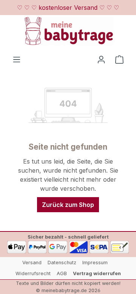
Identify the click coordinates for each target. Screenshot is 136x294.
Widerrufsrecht (33, 273)
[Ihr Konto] (101, 59)
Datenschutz (62, 262)
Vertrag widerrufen (97, 273)
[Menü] (17, 59)
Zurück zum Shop (68, 204)
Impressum (95, 262)
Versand (32, 262)
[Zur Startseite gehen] (68, 31)
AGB (62, 273)
